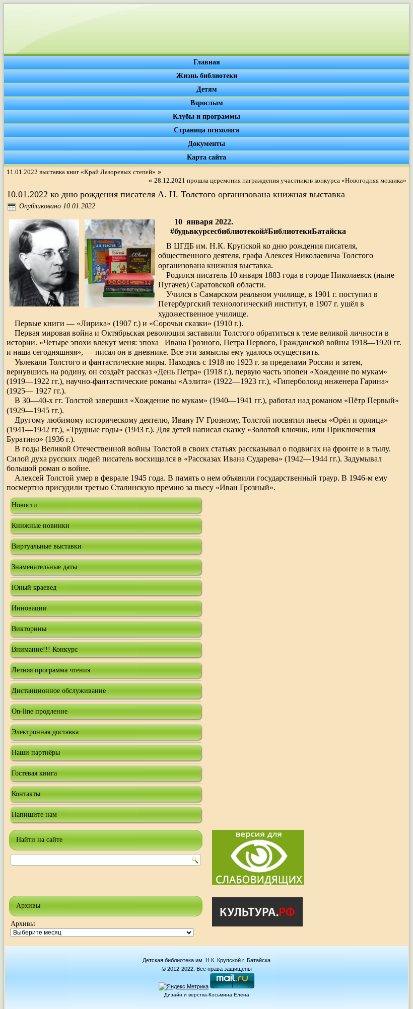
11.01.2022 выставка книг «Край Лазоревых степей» (81, 172)
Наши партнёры (36, 752)
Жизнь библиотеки (206, 76)
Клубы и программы (206, 116)
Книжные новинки (41, 525)
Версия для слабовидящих (258, 857)
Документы (206, 143)
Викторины (29, 629)
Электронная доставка (45, 732)
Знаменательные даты (44, 567)
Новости (24, 505)
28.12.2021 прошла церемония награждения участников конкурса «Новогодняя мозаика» (280, 180)
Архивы (23, 923)
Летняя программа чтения (51, 670)
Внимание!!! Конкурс (45, 649)
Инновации (29, 608)
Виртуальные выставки (47, 546)
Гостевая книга (34, 773)
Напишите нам (34, 814)
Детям (206, 89)
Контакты (26, 794)
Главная (206, 62)
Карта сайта (206, 157)
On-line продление (39, 711)
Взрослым (206, 103)
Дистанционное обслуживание (59, 690)
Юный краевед (34, 587)
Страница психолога (206, 130)
